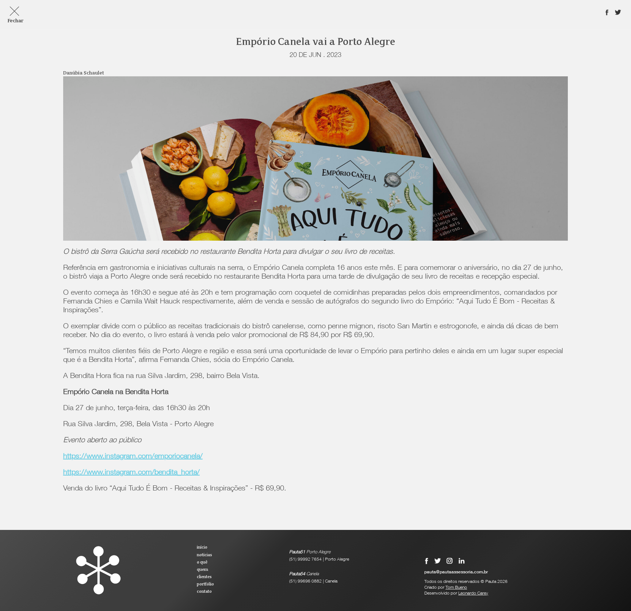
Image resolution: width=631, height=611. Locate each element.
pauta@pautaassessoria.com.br (456, 572)
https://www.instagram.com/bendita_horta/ (131, 473)
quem (202, 570)
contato (204, 591)
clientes (204, 577)
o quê (202, 562)
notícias (204, 555)
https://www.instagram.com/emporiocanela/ (133, 457)
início (202, 547)
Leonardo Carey (473, 593)
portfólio (205, 584)
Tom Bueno (456, 587)
